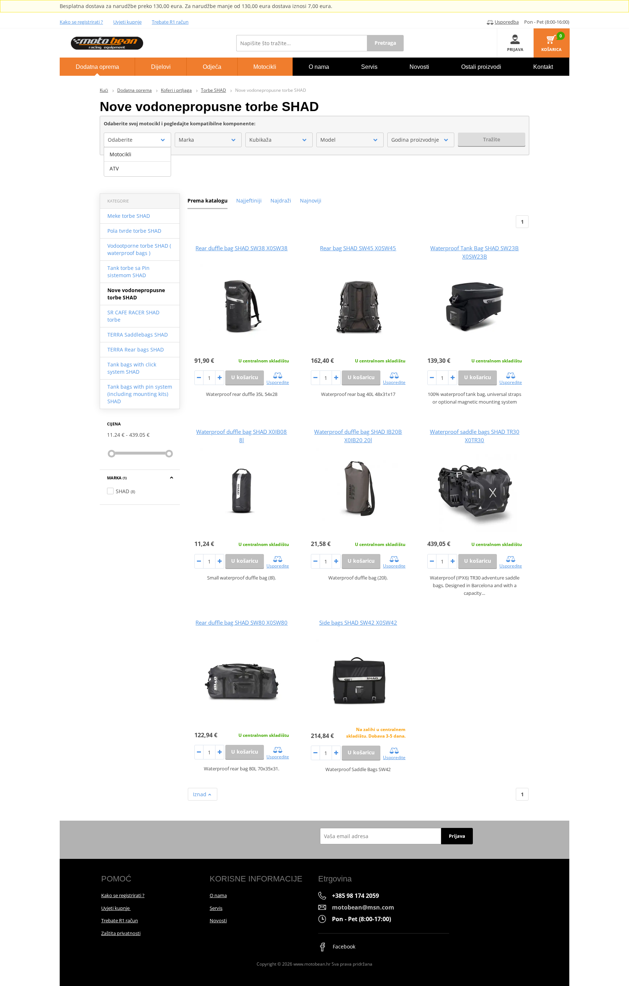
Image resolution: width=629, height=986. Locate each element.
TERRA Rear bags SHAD (135, 349)
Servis (216, 908)
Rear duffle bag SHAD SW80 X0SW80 (241, 622)
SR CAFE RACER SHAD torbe (133, 316)
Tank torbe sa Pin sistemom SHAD (128, 271)
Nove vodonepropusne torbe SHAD (136, 294)
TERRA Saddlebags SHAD (137, 334)
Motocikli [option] (120, 154)
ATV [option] (114, 168)
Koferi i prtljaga (176, 90)
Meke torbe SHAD (128, 215)
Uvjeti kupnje (127, 22)
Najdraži (280, 200)
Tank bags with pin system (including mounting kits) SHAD (139, 394)
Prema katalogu (207, 200)
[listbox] (137, 162)
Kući (104, 90)
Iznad (200, 794)
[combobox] (137, 140)
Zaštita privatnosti (121, 933)
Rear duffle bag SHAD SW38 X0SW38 (241, 248)
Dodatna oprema (134, 90)
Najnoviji (310, 200)
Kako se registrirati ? (81, 22)
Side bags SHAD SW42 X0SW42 (358, 622)
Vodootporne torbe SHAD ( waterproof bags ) (139, 249)
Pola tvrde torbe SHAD (134, 230)
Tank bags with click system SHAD (131, 368)
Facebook (343, 946)
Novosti (218, 920)
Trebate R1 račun (170, 22)
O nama (218, 895)
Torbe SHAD (213, 90)
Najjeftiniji (249, 200)
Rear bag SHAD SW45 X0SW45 (358, 248)
